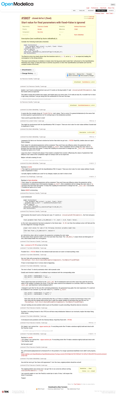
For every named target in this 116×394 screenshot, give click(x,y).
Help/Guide (103, 8)
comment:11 (24, 248)
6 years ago (91, 18)
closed (35, 18)
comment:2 (23, 109)
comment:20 (24, 365)
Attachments (28, 70)
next (49, 99)
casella (30, 337)
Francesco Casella (43, 26)
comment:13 (24, 266)
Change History (29, 73)
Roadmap (91, 10)
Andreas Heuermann (80, 26)
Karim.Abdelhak (32, 180)
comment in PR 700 (31, 245)
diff (93, 132)
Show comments (73, 75)
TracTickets (77, 384)
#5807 (25, 18)
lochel (30, 167)
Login (87, 8)
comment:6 (23, 163)
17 (95, 322)
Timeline (82, 10)
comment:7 (23, 176)
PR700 (71, 140)
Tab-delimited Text (73, 389)
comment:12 (24, 254)
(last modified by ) (43, 38)
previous (47, 160)
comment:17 (24, 334)
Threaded (89, 74)
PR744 (33, 252)
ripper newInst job (45, 326)
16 (95, 333)
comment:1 (23, 86)
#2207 (27, 190)
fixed (48, 18)
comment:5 (23, 137)
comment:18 (24, 347)
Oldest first (72, 74)
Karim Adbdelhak (79, 35)
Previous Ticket (99, 13)
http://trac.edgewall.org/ (108, 392)
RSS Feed (41, 389)
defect (42, 18)
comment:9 (23, 211)
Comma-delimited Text (55, 389)
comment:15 (24, 316)
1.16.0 (76, 29)
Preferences (94, 8)
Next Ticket (109, 13)
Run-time (40, 32)
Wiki (74, 10)
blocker (40, 29)
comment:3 (23, 121)
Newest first (80, 74)
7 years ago (91, 16)
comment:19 (24, 358)
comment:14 (24, 308)
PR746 (70, 320)
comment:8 (23, 193)
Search (111, 10)
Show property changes (87, 75)
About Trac (111, 8)
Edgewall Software (19, 392)
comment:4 (23, 129)
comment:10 (24, 241)
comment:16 (24, 323)
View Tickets (101, 10)
